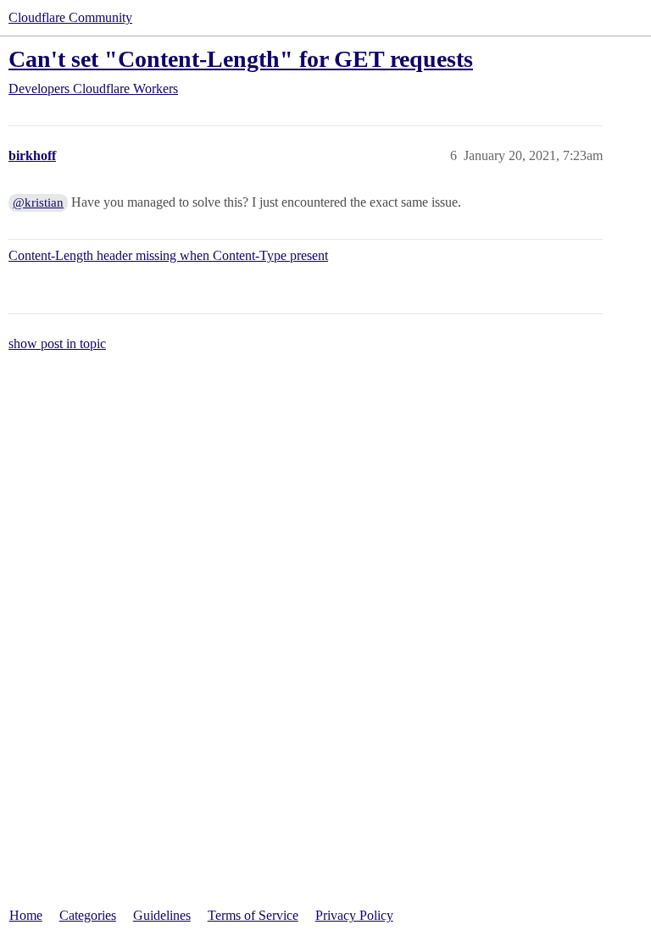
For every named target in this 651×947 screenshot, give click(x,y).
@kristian (38, 202)
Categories (87, 915)
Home (25, 915)
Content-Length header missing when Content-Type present (168, 255)
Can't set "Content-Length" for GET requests (240, 59)
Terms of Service (253, 915)
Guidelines (162, 915)
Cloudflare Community (70, 17)
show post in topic (57, 343)
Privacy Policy (354, 915)
